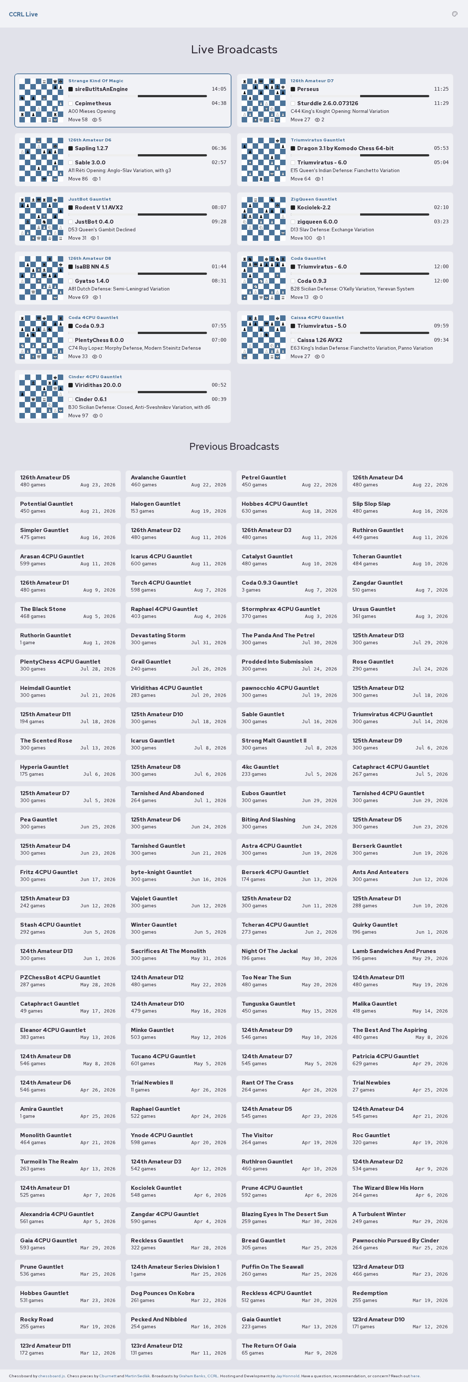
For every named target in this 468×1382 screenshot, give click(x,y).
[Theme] (454, 14)
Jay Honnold (287, 1375)
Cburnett (108, 1375)
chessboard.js (51, 1375)
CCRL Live (23, 15)
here (415, 1375)
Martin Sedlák (137, 1375)
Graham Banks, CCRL (198, 1375)
